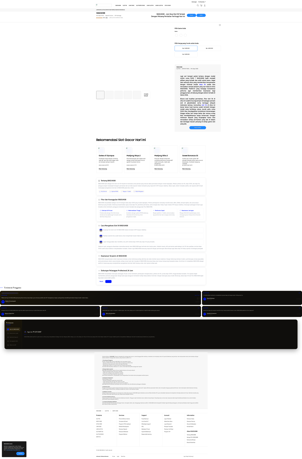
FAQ (143, 426)
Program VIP (167, 431)
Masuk (191, 15)
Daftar (201, 15)
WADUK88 (100, 13)
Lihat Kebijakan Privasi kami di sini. (13, 450)
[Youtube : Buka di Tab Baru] (205, 456)
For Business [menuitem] (201, 2)
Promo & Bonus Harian (124, 419)
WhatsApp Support (146, 424)
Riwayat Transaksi (168, 426)
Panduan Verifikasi (168, 429)
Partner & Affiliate (191, 440)
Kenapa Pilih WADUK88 (192, 437)
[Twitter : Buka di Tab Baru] (199, 456)
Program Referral (123, 434)
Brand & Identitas (191, 442)
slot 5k (204, 105)
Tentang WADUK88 (191, 434)
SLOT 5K (98, 419)
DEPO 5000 (99, 421)
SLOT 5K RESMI (100, 434)
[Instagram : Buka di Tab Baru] (202, 456)
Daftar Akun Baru (168, 421)
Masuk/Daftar (197, 127)
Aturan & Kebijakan (191, 424)
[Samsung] (104, 5)
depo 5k (202, 84)
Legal (118, 456)
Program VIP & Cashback (125, 424)
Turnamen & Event (123, 421)
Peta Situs (123, 456)
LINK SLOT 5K (99, 429)
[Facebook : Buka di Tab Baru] (196, 456)
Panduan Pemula (191, 421)
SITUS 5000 (99, 424)
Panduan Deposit (123, 429)
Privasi (113, 456)
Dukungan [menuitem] (194, 2)
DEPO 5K (98, 437)
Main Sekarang (103, 169)
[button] (201, 5)
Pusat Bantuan (145, 419)
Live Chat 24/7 (145, 421)
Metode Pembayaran (124, 426)
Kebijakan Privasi (146, 429)
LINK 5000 (98, 426)
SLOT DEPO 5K (99, 431)
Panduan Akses (190, 419)
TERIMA (20, 453)
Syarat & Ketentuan (146, 431)
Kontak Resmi (190, 426)
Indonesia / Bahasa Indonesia (102, 456)
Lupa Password (167, 424)
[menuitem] (118, 5)
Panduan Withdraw (123, 431)
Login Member (167, 419)
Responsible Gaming (146, 434)
